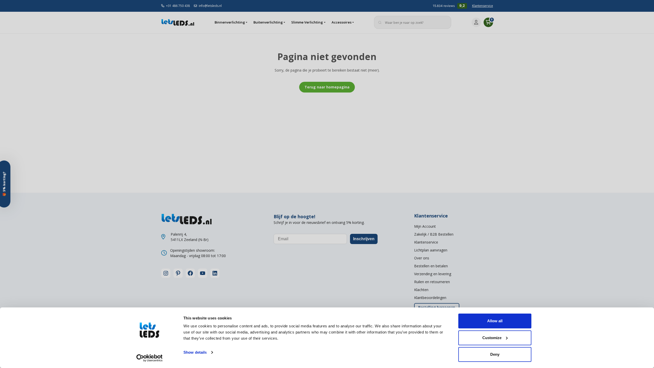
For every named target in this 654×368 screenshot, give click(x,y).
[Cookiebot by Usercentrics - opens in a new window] (149, 358)
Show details (195, 352)
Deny (494, 354)
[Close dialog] (381, 121)
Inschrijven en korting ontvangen (327, 221)
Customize (491, 338)
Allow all (495, 321)
